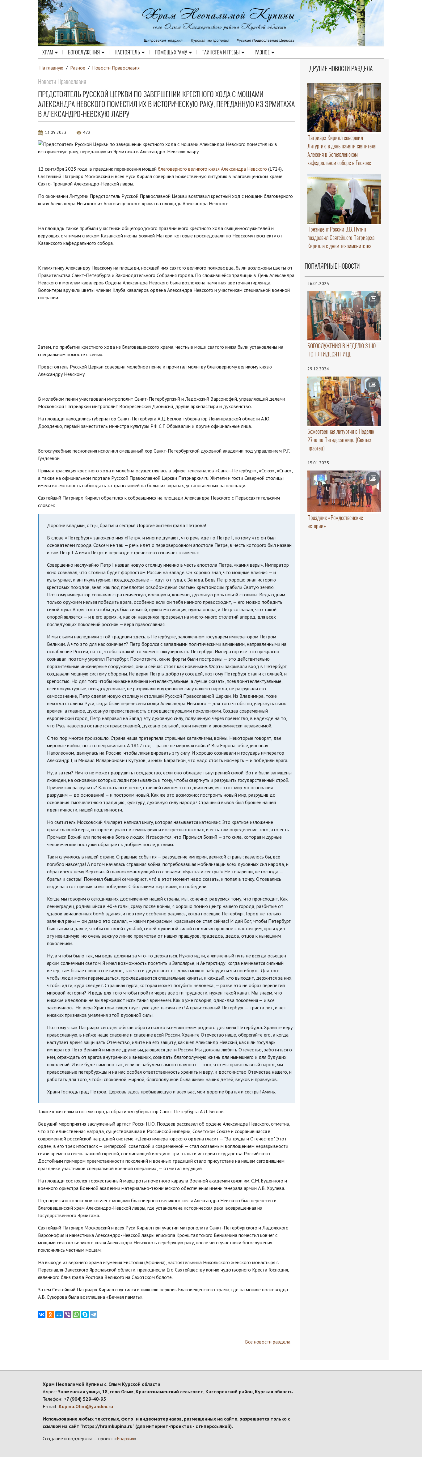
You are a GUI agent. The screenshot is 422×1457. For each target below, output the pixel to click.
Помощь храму (171, 52)
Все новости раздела (267, 1342)
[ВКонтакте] (41, 1314)
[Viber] (67, 1314)
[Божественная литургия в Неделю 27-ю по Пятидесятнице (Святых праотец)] (344, 401)
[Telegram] (93, 1314)
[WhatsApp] (76, 1314)
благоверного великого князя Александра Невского (212, 169)
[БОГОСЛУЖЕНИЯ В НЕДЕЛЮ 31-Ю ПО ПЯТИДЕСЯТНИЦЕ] (344, 316)
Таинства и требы (221, 52)
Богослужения (84, 52)
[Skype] (85, 1314)
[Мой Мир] (59, 1314)
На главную (51, 68)
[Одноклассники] (50, 1314)
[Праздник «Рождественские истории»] (344, 491)
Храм (47, 52)
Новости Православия (116, 68)
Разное (262, 52)
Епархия (125, 1438)
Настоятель (127, 52)
